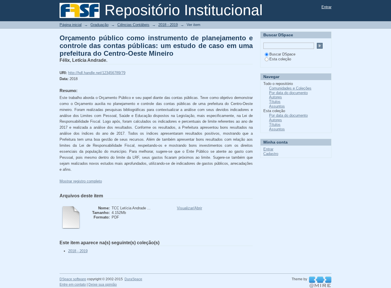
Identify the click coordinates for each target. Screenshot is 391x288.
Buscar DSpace (282, 54)
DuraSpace (133, 279)
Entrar (326, 7)
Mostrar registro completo (81, 181)
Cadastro (270, 154)
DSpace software (73, 279)
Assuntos (277, 106)
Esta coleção (280, 59)
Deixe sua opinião (102, 285)
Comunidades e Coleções (290, 88)
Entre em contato (73, 285)
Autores (275, 97)
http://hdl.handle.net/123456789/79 (96, 73)
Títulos (275, 102)
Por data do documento (288, 93)
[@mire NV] (320, 282)
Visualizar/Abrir (189, 208)
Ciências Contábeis (133, 25)
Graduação (99, 25)
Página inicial (71, 25)
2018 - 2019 (168, 25)
